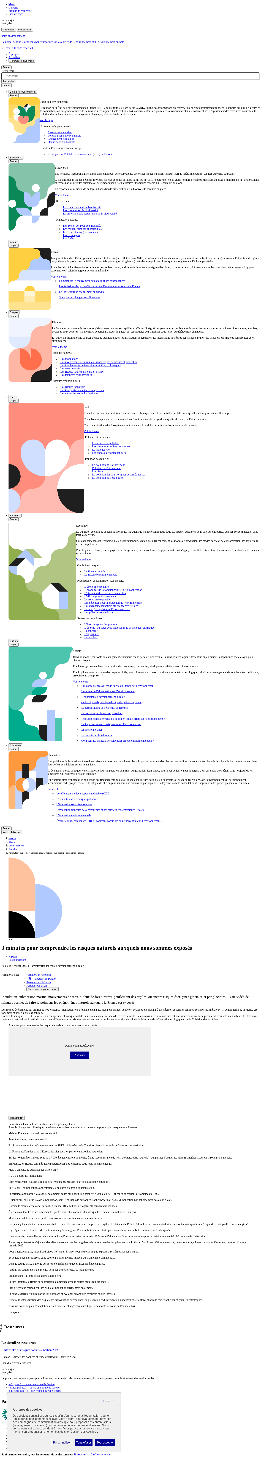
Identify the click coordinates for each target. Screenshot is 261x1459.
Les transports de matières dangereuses (82, 390)
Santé (13, 397)
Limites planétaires (91, 729)
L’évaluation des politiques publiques (77, 799)
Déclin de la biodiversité (61, 141)
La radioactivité (101, 449)
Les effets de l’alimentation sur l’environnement (108, 691)
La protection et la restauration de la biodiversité (90, 213)
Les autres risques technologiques (79, 393)
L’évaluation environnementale (73, 815)
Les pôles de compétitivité (98, 612)
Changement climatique (61, 138)
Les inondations (69, 358)
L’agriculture (91, 634)
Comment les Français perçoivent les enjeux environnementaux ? (117, 740)
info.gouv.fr (32, 1384)
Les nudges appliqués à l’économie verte (107, 609)
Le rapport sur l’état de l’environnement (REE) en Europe (80, 154)
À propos (14, 54)
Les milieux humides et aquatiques (82, 228)
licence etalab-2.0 (92, 1454)
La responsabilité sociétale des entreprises (104, 707)
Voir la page (46, 120)
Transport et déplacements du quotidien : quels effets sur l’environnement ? (123, 718)
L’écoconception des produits (100, 624)
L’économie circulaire (96, 586)
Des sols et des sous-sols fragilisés (82, 225)
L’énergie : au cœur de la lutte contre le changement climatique (119, 627)
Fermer (6, 67)
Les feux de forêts (70, 368)
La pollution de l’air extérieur (108, 465)
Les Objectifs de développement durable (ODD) (83, 793)
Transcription (16, 1118)
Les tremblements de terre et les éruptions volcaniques (90, 365)
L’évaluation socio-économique (74, 804)
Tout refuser (83, 1443)
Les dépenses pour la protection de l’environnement (113, 602)
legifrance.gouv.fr (35, 1390)
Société (14, 641)
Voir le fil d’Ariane (12, 832)
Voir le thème (62, 195)
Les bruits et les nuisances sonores (111, 446)
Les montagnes (71, 235)
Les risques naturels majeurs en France (82, 371)
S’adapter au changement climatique (79, 297)
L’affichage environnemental (100, 596)
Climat (13, 242)
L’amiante (97, 471)
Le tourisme (91, 630)
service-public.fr (34, 1387)
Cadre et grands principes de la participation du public (111, 702)
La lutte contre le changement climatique (81, 291)
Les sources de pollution (105, 443)
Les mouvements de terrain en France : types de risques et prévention (98, 362)
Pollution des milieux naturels (64, 135)
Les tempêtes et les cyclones (76, 374)
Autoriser (81, 1055)
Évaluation (15, 745)
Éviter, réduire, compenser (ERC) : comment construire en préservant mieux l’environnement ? (109, 820)
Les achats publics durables (96, 735)
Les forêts (68, 238)
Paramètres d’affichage (22, 60)
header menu (24, 29)
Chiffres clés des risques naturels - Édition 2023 (29, 1349)
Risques (14, 312)
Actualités (14, 57)
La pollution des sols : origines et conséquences (118, 474)
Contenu (13, 7)
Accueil (12, 838)
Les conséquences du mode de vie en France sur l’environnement (117, 685)
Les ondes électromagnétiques (109, 452)
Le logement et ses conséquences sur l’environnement (111, 724)
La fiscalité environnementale (100, 574)
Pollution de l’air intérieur (106, 468)
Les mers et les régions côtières (80, 232)
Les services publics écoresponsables (102, 713)
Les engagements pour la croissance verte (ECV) (111, 606)
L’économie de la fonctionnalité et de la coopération (113, 590)
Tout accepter (105, 1443)
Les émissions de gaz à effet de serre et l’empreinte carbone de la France (99, 286)
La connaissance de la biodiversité (82, 207)
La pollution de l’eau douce (107, 477)
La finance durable (94, 571)
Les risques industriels (72, 387)
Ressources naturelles (60, 132)
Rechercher (9, 29)
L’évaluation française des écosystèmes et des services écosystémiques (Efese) (100, 809)
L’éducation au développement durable (103, 696)
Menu (12, 4)
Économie (15, 515)
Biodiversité (16, 157)
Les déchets (90, 637)
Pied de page (16, 13)
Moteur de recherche (20, 10)
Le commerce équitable (97, 599)
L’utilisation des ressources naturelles (105, 593)
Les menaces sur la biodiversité (80, 210)
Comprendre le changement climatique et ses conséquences (92, 280)
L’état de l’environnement (23, 91)
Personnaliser (62, 1443)
